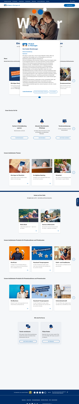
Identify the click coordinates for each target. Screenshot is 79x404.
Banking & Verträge (7, 1)
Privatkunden (14, 1)
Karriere (47, 1)
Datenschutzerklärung (27, 51)
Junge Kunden (21, 1)
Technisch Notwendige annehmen (40, 91)
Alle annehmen (53, 91)
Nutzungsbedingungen (36, 400)
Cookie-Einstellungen (27, 91)
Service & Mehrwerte (41, 1)
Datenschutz (29, 400)
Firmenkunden (27, 1)
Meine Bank (34, 1)
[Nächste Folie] (73, 80)
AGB (50, 400)
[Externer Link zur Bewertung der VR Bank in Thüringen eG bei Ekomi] (67, 392)
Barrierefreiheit (54, 400)
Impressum (24, 400)
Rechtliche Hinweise (44, 400)
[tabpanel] (19, 81)
